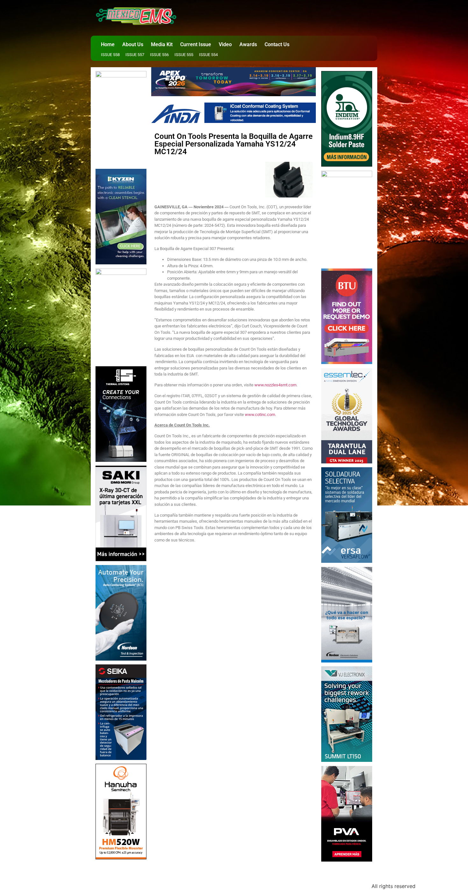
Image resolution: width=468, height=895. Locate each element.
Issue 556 (159, 54)
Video (225, 44)
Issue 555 (183, 54)
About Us (132, 44)
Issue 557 (134, 54)
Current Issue (195, 44)
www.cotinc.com (260, 414)
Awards (248, 44)
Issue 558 (110, 54)
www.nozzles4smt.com (275, 385)
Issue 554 (208, 54)
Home (108, 44)
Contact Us (277, 44)
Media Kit (162, 44)
